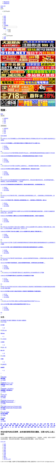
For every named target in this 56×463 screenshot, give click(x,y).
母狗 (20, 425)
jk (10, 427)
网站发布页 (6, 1)
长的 (2, 135)
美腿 (5, 427)
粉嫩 (23, 425)
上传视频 (6, 25)
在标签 (5, 135)
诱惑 (22, 427)
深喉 (2, 427)
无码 (51, 423)
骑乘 (7, 425)
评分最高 (9, 320)
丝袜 (25, 427)
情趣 (10, 425)
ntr (8, 427)
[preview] (1, 137)
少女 (26, 425)
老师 (24, 423)
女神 (40, 425)
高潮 (16, 425)
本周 (5, 121)
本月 (5, 120)
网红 (13, 425)
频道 (5, 22)
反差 (16, 427)
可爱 (43, 425)
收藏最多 (24, 320)
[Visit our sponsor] (28, 47)
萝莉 (14, 423)
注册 (5, 37)
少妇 (5, 423)
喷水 (8, 423)
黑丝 (30, 425)
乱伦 (48, 427)
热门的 (2, 115)
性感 (33, 425)
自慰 (32, 427)
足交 (38, 423)
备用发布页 (6, 3)
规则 (5, 456)
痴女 (49, 425)
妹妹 (42, 427)
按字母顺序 (3, 320)
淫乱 (18, 423)
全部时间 (6, 118)
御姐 (28, 427)
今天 (5, 123)
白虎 (45, 427)
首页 (5, 16)
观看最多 (14, 320)
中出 (41, 423)
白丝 (51, 425)
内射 (35, 427)
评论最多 (19, 320)
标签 (5, 23)
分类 (5, 20)
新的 (2, 114)
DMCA (5, 457)
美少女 (31, 423)
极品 (27, 423)
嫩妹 (54, 425)
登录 (2, 7)
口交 (37, 425)
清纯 (11, 423)
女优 (5, 19)
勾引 (13, 427)
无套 (21, 423)
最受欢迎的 (3, 125)
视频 (5, 17)
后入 (2, 423)
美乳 (4, 425)
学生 (35, 423)
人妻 (45, 423)
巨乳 (48, 423)
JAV (3, 6)
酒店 (38, 427)
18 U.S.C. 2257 (7, 459)
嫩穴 (19, 427)
